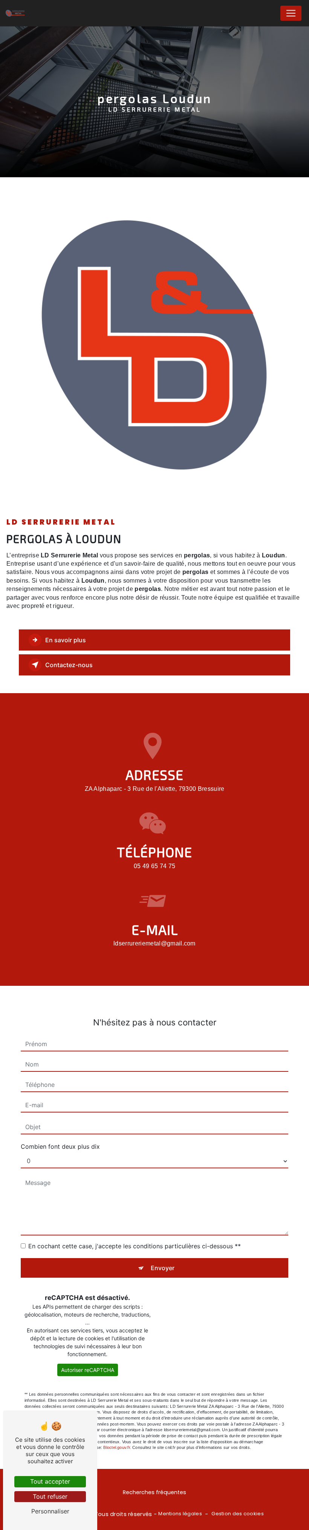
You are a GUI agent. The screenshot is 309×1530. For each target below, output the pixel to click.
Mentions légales (180, 1513)
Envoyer (162, 1268)
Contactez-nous (69, 665)
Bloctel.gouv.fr (116, 1447)
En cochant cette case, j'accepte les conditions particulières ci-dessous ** (134, 1246)
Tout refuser (50, 1496)
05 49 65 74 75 (154, 866)
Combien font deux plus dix (60, 1146)
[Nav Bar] (290, 13)
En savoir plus (65, 640)
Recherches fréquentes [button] (154, 1492)
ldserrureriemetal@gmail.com (154, 943)
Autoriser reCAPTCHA (87, 1370)
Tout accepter (50, 1481)
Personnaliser (50, 1511)
